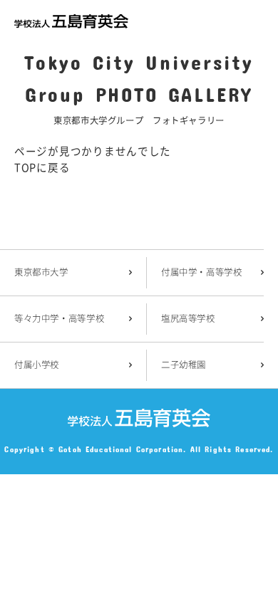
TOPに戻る (42, 167)
